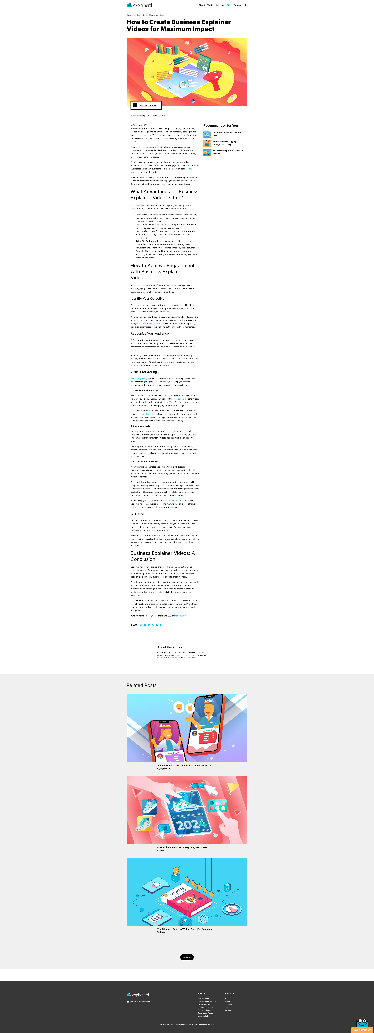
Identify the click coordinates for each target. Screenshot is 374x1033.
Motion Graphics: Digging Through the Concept (224, 143)
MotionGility (180, 615)
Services (220, 5)
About (202, 5)
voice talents (171, 500)
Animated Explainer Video (152, 15)
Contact (238, 5)
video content (155, 323)
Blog (229, 5)
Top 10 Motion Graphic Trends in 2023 (227, 134)
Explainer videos (138, 205)
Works (210, 5)
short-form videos (148, 414)
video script (177, 399)
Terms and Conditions (206, 1025)
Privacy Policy (193, 1025)
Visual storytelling (139, 378)
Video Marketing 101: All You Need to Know (228, 152)
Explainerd (165, 1025)
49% (190, 168)
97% (144, 570)
